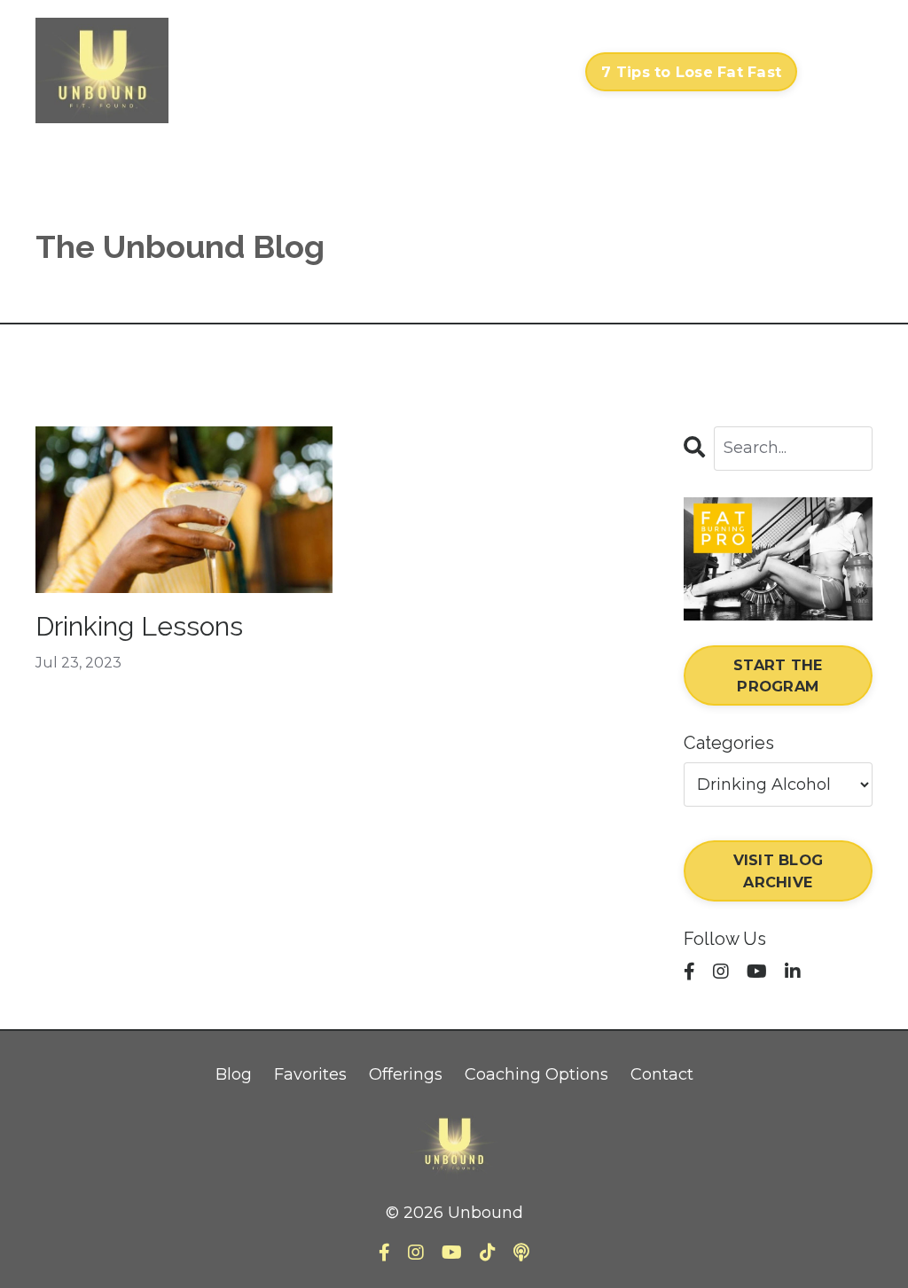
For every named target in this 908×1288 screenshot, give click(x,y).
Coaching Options (536, 1074)
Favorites (310, 1074)
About (462, 72)
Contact (536, 72)
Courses (288, 72)
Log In (839, 72)
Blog (233, 1074)
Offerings (405, 1074)
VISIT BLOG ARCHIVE (778, 870)
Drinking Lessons (139, 626)
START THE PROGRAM (777, 675)
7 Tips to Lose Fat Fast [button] (691, 72)
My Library (379, 72)
